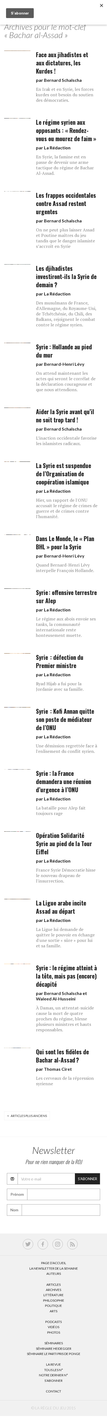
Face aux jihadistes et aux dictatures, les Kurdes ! (62, 62)
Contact (53, 1391)
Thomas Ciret (58, 1069)
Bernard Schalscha (63, 80)
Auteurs (53, 1274)
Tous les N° (53, 1370)
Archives (53, 1290)
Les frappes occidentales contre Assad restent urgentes (66, 203)
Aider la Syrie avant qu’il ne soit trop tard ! (65, 415)
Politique (53, 1306)
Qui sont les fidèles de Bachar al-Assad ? (62, 1055)
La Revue (53, 1364)
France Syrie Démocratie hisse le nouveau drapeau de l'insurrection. (65, 875)
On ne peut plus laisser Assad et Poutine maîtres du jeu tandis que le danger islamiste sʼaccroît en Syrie (65, 238)
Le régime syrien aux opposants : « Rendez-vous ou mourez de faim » (66, 130)
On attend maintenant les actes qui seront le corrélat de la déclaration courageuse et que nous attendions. (65, 381)
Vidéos (53, 1327)
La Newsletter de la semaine (53, 1268)
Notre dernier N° (53, 1375)
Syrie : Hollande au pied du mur (64, 351)
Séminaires (53, 1343)
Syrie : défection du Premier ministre (59, 661)
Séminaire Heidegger (53, 1348)
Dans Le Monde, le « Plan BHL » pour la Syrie (65, 542)
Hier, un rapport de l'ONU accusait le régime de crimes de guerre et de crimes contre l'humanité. (66, 508)
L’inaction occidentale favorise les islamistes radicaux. (66, 440)
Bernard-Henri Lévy (64, 364)
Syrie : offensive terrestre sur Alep (66, 596)
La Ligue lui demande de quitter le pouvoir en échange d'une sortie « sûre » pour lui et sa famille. (65, 937)
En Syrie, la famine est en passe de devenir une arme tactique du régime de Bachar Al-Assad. (65, 165)
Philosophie (53, 1300)
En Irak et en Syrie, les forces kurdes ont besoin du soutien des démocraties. (65, 94)
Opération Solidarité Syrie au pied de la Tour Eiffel (64, 843)
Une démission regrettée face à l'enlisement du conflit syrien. (66, 748)
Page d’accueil (53, 1263)
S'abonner (87, 1179)
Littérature (53, 1295)
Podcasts (53, 1322)
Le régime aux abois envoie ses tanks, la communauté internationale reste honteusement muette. (66, 627)
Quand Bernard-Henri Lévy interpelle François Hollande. (65, 567)
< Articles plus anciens (27, 1116)
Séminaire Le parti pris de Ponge (53, 1354)
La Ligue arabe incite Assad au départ (61, 907)
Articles (53, 1284)
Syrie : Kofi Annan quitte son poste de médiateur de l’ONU (65, 719)
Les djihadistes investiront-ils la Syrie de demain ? (66, 276)
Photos (53, 1332)
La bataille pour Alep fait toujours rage (61, 810)
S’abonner (53, 1381)
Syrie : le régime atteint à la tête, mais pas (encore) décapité (66, 976)
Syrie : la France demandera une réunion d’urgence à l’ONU (63, 781)
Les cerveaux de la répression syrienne (65, 1081)
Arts (53, 1311)
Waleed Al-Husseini (55, 998)
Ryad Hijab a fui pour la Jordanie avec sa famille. (60, 686)
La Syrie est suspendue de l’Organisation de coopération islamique (63, 473)
